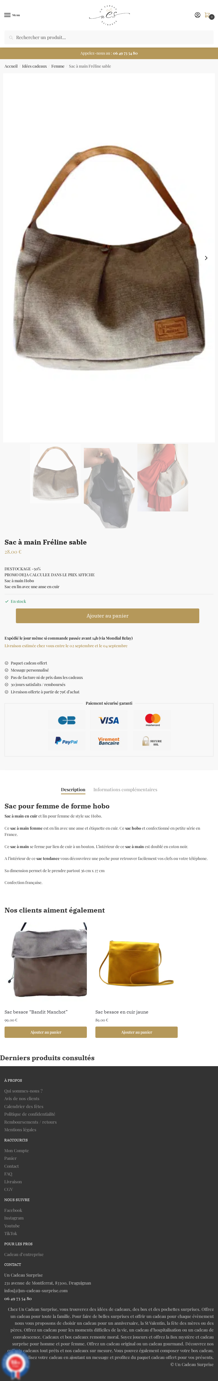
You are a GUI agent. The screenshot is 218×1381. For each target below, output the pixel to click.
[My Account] (197, 15)
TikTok (10, 1233)
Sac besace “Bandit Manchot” (36, 1012)
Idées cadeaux (34, 66)
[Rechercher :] (109, 37)
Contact (11, 1166)
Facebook (13, 1210)
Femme (57, 66)
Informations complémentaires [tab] (125, 789)
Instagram (14, 1218)
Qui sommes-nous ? (23, 1091)
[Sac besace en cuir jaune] (136, 963)
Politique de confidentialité (29, 1114)
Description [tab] (73, 789)
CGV (8, 1189)
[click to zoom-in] (109, 258)
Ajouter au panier (108, 615)
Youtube (12, 1226)
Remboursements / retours (30, 1122)
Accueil (11, 66)
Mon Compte (16, 1150)
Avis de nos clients (21, 1098)
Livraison (13, 1181)
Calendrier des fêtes (23, 1106)
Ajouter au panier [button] (45, 1032)
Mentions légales (20, 1129)
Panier (10, 1158)
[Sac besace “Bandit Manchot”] (46, 963)
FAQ (8, 1173)
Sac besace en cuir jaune (121, 1012)
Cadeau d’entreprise (24, 1254)
